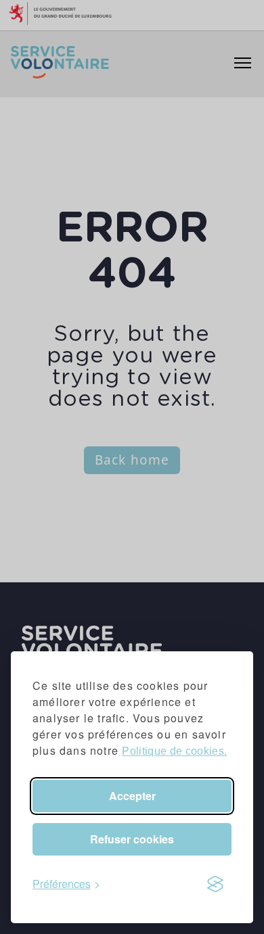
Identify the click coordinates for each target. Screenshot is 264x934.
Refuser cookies (132, 839)
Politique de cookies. (174, 751)
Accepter (132, 795)
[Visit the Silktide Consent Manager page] (215, 884)
